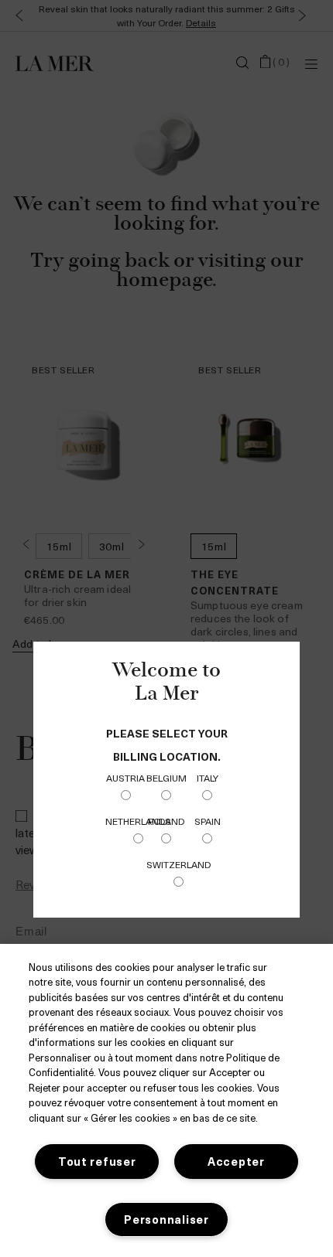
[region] (166, 1100)
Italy (207, 778)
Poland (166, 821)
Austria (125, 778)
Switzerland (178, 864)
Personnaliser (166, 1219)
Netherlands (138, 821)
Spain (207, 821)
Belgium (166, 778)
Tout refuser (97, 1161)
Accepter (236, 1161)
